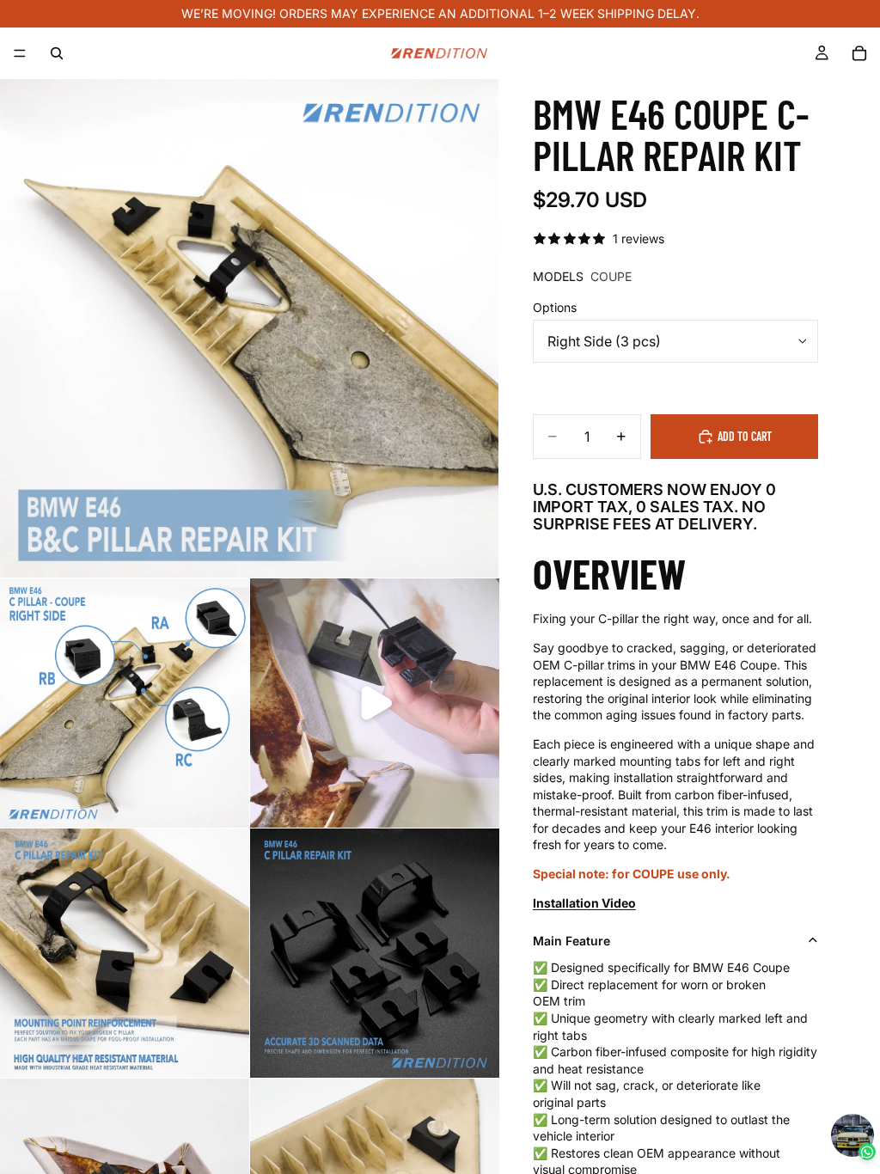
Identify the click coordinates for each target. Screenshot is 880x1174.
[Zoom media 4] (124, 953)
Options (555, 307)
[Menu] (20, 53)
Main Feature (571, 940)
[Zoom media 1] (249, 328)
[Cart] (859, 53)
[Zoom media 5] (374, 953)
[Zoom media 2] (124, 703)
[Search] (57, 53)
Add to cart (745, 436)
